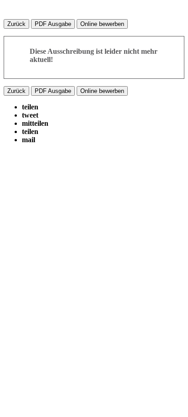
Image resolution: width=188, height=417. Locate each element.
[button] (30, 107)
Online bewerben (102, 24)
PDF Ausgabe (53, 24)
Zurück (16, 24)
